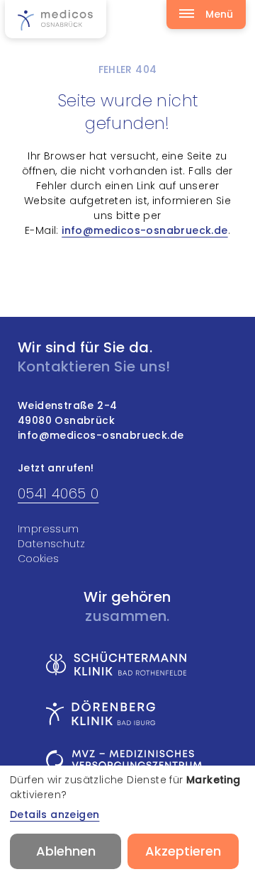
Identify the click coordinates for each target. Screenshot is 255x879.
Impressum (48, 529)
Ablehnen (66, 851)
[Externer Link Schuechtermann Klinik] (124, 663)
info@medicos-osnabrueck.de (144, 230)
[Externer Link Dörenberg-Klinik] (124, 712)
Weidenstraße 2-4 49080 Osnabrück (67, 412)
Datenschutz (51, 544)
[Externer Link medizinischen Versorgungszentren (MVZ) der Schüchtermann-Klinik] (124, 764)
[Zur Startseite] (55, 19)
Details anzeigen (54, 814)
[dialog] (127, 822)
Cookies (38, 559)
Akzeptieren (183, 851)
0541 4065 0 (58, 493)
